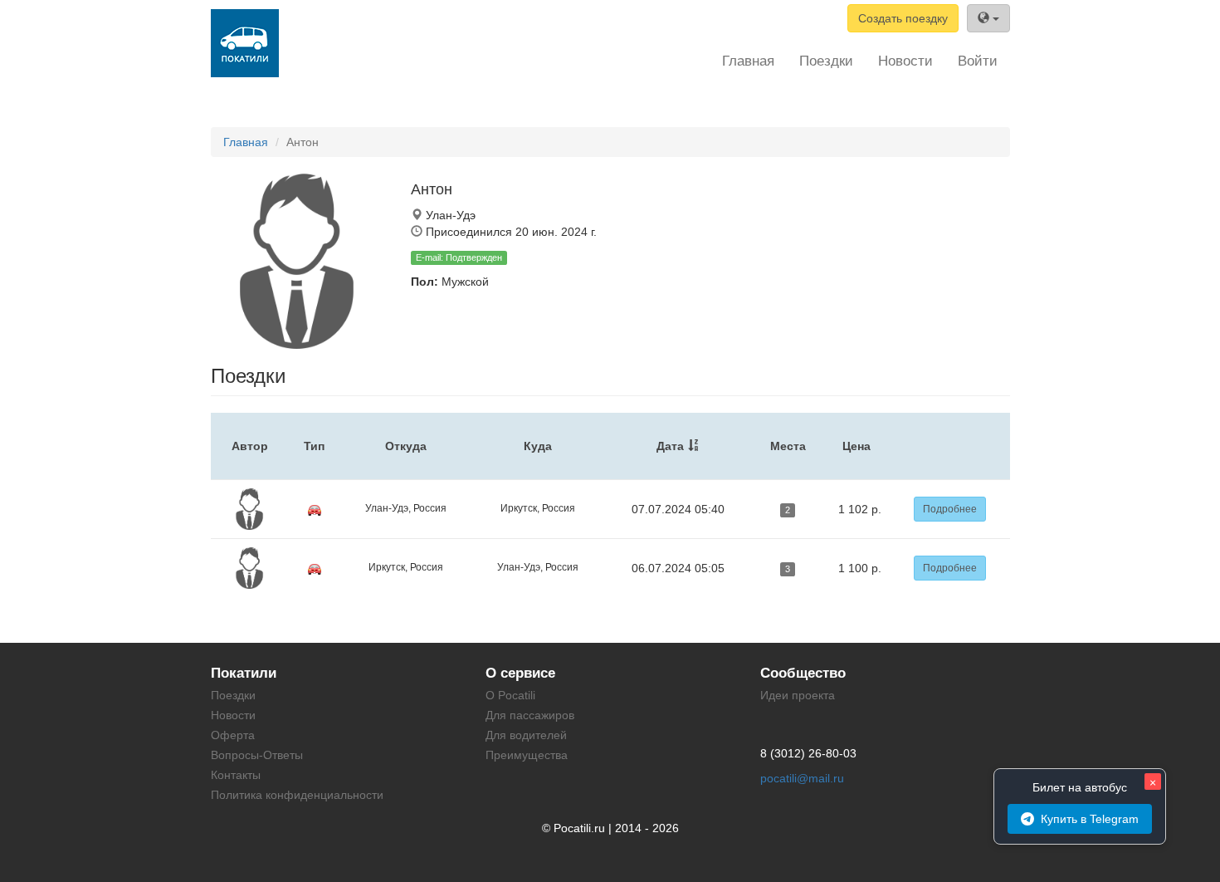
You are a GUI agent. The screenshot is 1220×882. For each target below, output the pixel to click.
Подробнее (950, 509)
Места (788, 446)
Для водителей (526, 735)
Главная (748, 61)
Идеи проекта (797, 695)
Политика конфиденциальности (297, 794)
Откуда (406, 446)
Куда (538, 446)
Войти (978, 61)
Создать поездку (903, 18)
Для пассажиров (530, 715)
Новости (905, 61)
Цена (856, 446)
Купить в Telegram (1090, 819)
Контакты (236, 775)
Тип (314, 446)
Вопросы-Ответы (257, 755)
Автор (250, 446)
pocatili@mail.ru (802, 778)
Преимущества (527, 755)
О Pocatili (510, 695)
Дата (670, 446)
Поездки (826, 61)
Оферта (233, 735)
